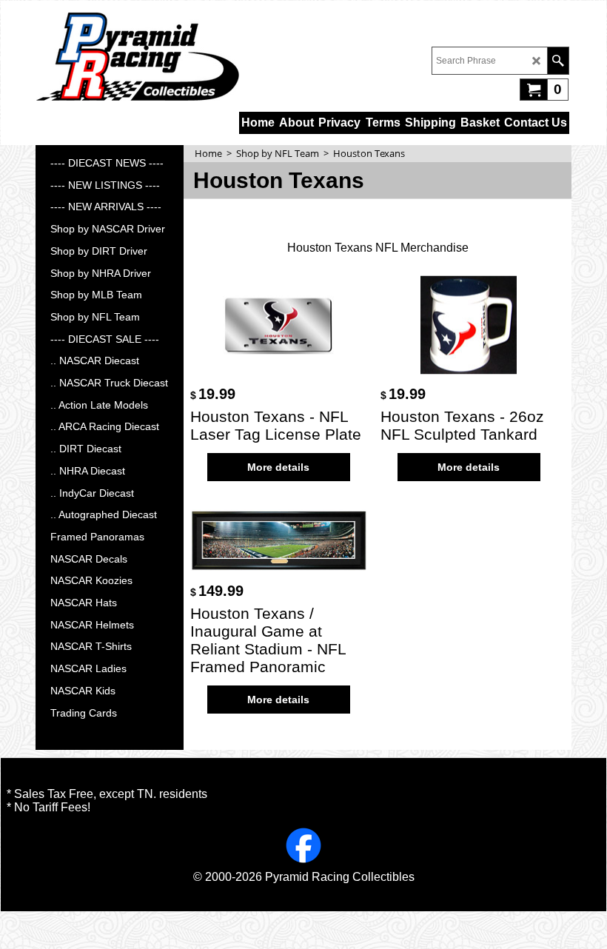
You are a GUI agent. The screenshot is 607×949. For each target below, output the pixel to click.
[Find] (558, 60)
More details (278, 467)
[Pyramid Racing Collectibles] (137, 56)
